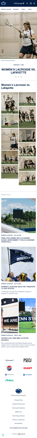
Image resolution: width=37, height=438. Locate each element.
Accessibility (18, 423)
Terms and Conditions (18, 408)
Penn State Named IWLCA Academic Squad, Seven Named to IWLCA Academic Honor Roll (18, 240)
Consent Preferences (18, 404)
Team (23, 9)
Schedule (16, 9)
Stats (29, 9)
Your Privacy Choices (18, 416)
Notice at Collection (19, 419)
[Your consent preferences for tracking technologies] (3, 435)
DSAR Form (18, 412)
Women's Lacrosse (7, 235)
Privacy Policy (19, 400)
